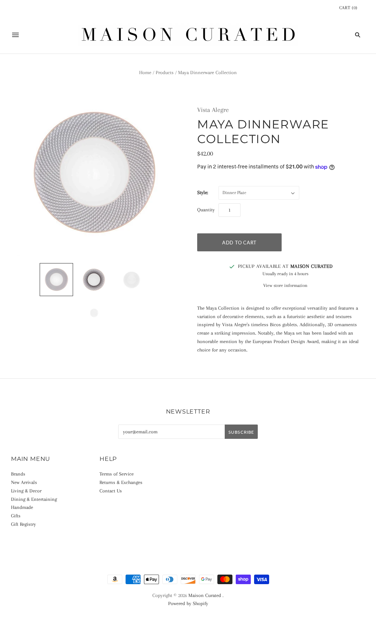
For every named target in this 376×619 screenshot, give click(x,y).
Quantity (206, 209)
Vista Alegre (213, 109)
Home (145, 72)
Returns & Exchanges (121, 482)
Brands (18, 474)
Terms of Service (117, 474)
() (348, 7)
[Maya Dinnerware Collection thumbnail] (56, 279)
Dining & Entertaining (34, 499)
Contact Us (111, 491)
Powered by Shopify (188, 603)
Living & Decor (26, 491)
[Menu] (15, 35)
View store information (285, 285)
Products (165, 72)
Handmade (22, 507)
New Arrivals (24, 482)
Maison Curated (204, 595)
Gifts (16, 515)
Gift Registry (23, 524)
